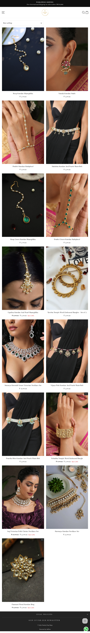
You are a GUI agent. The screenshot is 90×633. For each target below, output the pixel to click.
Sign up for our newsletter (44, 620)
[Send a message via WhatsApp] (86, 629)
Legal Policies (44, 614)
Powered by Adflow (45, 629)
